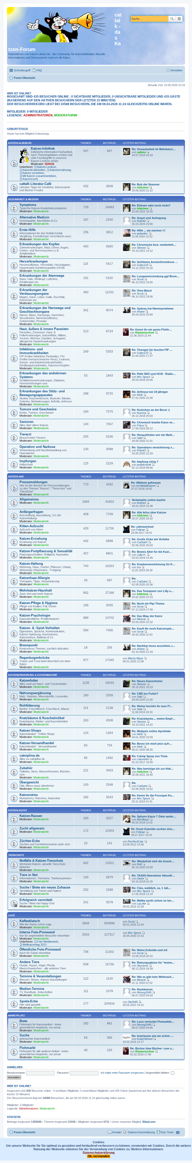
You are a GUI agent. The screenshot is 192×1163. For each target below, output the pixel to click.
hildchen (142, 187)
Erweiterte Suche (179, 19)
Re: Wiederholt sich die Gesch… (153, 861)
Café (11, 915)
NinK (140, 394)
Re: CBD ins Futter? (145, 693)
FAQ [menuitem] (39, 70)
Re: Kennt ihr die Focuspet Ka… (153, 795)
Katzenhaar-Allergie (35, 578)
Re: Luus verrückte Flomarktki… (153, 1021)
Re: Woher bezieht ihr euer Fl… (152, 706)
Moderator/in (65, 115)
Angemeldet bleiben (158, 1072)
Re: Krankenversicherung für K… (153, 564)
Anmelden (14, 1067)
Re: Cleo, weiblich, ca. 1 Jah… (151, 888)
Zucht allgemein (32, 828)
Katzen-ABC (16, 476)
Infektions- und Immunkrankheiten (34, 351)
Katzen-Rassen (31, 816)
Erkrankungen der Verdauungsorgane (34, 292)
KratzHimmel (144, 1038)
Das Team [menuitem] (167, 1132)
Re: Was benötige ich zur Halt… (153, 768)
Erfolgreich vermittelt (36, 900)
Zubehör (26, 768)
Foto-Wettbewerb (47, 941)
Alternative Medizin (34, 217)
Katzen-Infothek (43, 148)
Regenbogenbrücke (35, 658)
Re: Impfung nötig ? (145, 461)
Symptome (28, 205)
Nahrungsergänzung (35, 693)
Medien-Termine (32, 989)
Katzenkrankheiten (33, 169)
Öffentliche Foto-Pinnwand (40, 949)
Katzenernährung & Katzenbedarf (32, 675)
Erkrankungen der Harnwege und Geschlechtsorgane (45, 310)
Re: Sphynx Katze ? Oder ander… (154, 816)
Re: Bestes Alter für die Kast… (152, 551)
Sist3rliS (133, 1001)
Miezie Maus (135, 658)
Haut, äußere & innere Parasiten (44, 329)
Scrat (140, 279)
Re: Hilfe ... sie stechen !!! (149, 230)
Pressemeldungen (34, 482)
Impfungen (28, 461)
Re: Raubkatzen (142, 989)
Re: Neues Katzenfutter (147, 681)
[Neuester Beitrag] (147, 152)
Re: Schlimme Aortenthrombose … (155, 261)
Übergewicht (29, 782)
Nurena (141, 412)
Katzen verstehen (33, 172)
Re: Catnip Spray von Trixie (150, 756)
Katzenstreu (29, 795)
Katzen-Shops (30, 730)
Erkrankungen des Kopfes (40, 244)
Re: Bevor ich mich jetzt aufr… (152, 743)
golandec (142, 233)
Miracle (141, 619)
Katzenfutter (29, 680)
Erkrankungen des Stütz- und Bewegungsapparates (42, 393)
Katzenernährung (60, 169)
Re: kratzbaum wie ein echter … (153, 1035)
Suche (172, 19)
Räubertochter (144, 332)
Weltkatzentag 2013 (34, 944)
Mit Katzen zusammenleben (39, 175)
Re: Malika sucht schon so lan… (153, 900)
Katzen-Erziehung (33, 538)
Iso (139, 567)
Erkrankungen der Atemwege (42, 275)
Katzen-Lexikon (46, 166)
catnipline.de (30, 755)
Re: (134, 578)
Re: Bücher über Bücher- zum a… (152, 1048)
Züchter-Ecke (30, 841)
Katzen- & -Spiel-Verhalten (40, 628)
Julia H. (141, 554)
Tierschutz (16, 855)
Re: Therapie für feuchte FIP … (152, 349)
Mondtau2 (143, 819)
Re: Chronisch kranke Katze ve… (153, 422)
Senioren (27, 422)
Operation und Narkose (37, 447)
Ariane (141, 311)
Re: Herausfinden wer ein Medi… (153, 434)
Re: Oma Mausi (142, 290)
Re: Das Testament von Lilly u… (153, 591)
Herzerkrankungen (34, 261)
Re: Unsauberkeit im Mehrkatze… (154, 149)
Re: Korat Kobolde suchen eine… (153, 828)
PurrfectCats (136, 841)
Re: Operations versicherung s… (153, 447)
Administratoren (37, 115)
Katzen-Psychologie (35, 615)
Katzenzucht (30, 178)
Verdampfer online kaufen (149, 499)
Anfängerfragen (31, 512)
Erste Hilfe (28, 230)
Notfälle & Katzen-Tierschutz (41, 860)
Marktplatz (16, 1015)
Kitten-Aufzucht (31, 526)
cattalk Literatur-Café (35, 184)
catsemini (142, 759)
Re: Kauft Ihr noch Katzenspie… (153, 628)
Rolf (139, 864)
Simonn (141, 247)
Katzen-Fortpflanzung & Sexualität (46, 551)
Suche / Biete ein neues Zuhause (45, 887)
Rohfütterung (30, 705)
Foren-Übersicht (24, 1132)
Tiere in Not (29, 875)
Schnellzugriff (22, 70)
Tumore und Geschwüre (38, 409)
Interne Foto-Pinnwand (37, 932)
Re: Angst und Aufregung (149, 217)
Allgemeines (29, 499)
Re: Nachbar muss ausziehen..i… (153, 645)
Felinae (140, 529)
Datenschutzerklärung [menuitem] (141, 1132)
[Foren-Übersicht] (61, 25)
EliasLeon (149, 1121)
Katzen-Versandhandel (37, 743)
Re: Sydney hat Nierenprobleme (153, 308)
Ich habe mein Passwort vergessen (122, 1072)
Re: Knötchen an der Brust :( (151, 409)
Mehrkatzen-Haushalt (36, 590)
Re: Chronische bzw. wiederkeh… (154, 244)
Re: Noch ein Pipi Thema (148, 603)
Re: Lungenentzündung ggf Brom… (156, 276)
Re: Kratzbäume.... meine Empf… (153, 718)
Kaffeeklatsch (30, 921)
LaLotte (141, 903)
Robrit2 (141, 220)
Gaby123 (142, 264)
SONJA (49, 163)
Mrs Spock (143, 376)
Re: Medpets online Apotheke (151, 731)
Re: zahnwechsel (142, 526)
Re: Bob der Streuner (146, 184)
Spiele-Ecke (29, 1001)
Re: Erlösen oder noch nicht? (151, 205)
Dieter (140, 878)
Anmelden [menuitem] (176, 70)
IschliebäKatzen (146, 485)
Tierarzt (25, 434)
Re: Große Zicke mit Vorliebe (150, 539)
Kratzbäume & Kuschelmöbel (42, 718)
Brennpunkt (29, 645)
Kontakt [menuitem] (117, 1132)
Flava (140, 425)
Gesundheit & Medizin (23, 199)
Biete (23, 1021)
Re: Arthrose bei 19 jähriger (150, 391)
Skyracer (142, 965)
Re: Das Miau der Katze (147, 616)
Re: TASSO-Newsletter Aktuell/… (153, 875)
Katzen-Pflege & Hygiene (39, 603)
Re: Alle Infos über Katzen (149, 512)
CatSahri (142, 542)
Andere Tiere (29, 962)
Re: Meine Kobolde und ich (150, 950)
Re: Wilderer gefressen (146, 482)
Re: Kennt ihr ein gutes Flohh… (151, 329)
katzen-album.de (20, 143)
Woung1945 (144, 992)
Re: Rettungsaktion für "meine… (153, 962)
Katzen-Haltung (31, 563)
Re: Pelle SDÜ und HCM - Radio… (154, 373)
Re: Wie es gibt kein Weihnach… (153, 976)
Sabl (139, 437)
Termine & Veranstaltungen (40, 976)
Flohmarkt (27, 1048)
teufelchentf (144, 464)
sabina (141, 152)
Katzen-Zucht (17, 810)
